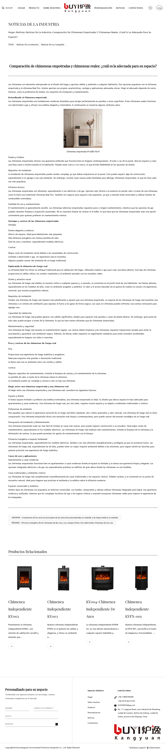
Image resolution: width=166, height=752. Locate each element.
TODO (11, 44)
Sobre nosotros (94, 702)
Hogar (11, 32)
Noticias (20, 32)
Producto (91, 707)
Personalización (94, 712)
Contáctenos (93, 723)
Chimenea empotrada (36, 97)
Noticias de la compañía (52, 44)
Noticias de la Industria (38, 32)
